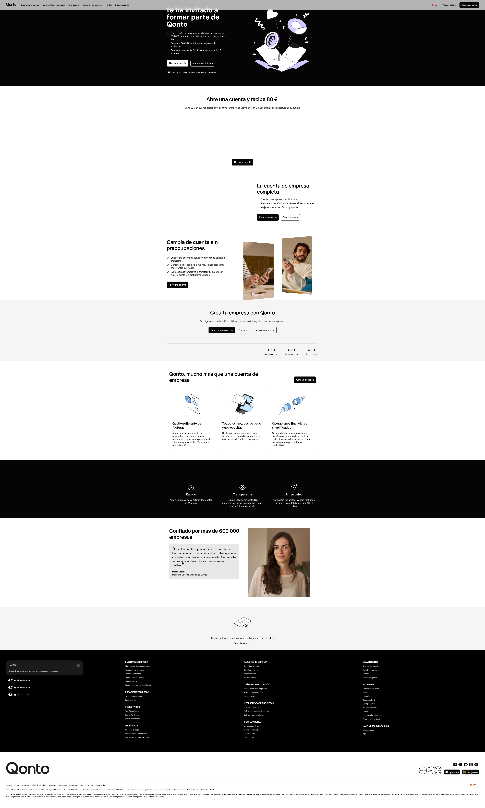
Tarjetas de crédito (252, 670)
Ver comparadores (251, 726)
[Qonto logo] (11, 4)
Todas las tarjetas (251, 666)
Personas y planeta (371, 678)
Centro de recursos (371, 689)
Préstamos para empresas (254, 692)
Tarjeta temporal (251, 678)
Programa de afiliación (372, 719)
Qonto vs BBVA (250, 737)
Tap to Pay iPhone (132, 715)
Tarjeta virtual (250, 674)
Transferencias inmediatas (136, 734)
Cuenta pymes (131, 681)
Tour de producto (370, 708)
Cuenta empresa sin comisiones (138, 685)
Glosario (366, 696)
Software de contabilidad (254, 715)
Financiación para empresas (255, 689)
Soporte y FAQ (369, 700)
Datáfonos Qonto (132, 711)
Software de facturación (254, 707)
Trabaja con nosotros (371, 666)
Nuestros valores (370, 670)
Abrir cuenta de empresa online (137, 666)
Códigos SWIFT (369, 704)
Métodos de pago (132, 730)
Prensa (366, 674)
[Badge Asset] (455, 764)
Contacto (367, 711)
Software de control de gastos (256, 711)
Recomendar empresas (372, 715)
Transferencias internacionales (137, 737)
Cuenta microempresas (134, 678)
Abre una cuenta (469, 5)
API (364, 734)
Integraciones (368, 730)
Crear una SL (130, 700)
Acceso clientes (450, 5)
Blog (365, 692)
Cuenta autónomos (133, 674)
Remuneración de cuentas (135, 670)
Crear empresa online (133, 696)
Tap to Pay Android (132, 719)
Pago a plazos (249, 696)
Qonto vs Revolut (251, 730)
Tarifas (12, 665)
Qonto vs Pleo (249, 734)
